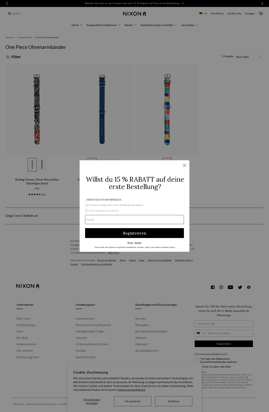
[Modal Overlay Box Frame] (134, 206)
